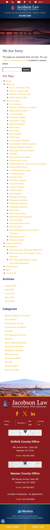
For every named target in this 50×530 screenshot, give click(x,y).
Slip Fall (8, 361)
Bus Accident (16, 133)
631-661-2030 (25, 16)
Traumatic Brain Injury (20, 223)
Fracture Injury (16, 176)
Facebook (17, 414)
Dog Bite (13, 153)
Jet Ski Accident (17, 183)
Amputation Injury (18, 120)
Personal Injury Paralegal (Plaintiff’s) (26, 249)
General (8, 338)
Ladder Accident (17, 186)
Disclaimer (21, 423)
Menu (40, 2)
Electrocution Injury (18, 160)
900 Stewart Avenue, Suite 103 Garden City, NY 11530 (25, 481)
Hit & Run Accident (18, 180)
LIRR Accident (16, 190)
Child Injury (15, 137)
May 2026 (9, 297)
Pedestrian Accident (19, 200)
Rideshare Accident (18, 203)
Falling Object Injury (19, 166)
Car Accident (15, 104)
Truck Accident (16, 113)
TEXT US (37, 527)
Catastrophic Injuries (14, 323)
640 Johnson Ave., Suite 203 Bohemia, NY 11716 (25, 449)
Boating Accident (17, 123)
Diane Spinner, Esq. (19, 97)
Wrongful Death (17, 239)
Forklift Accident (17, 173)
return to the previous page (15, 60)
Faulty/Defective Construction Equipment (28, 163)
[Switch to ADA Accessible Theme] (3, 521)
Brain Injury (15, 127)
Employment (11, 246)
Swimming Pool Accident (21, 216)
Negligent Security (18, 196)
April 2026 (9, 301)
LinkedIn (33, 414)
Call (12, 2)
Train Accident (16, 220)
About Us (10, 84)
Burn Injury (15, 130)
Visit (24, 2)
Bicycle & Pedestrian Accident (23, 107)
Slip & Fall (14, 210)
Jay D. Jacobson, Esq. (20, 87)
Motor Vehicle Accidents (16, 342)
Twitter (25, 414)
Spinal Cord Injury (18, 213)
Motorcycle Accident (19, 110)
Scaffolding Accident (19, 206)
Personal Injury (13, 100)
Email (19, 2)
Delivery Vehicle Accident (21, 147)
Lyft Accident (15, 193)
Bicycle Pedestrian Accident (17, 315)
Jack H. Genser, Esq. (19, 90)
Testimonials (11, 266)
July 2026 (9, 289)
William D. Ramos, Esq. (20, 94)
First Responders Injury (20, 170)
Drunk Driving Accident (20, 157)
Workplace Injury (17, 236)
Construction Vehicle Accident (23, 143)
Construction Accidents (15, 327)
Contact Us (11, 272)
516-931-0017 (25, 487)
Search (30, 2)
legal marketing (25, 518)
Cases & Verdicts (14, 243)
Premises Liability (18, 117)
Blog (8, 269)
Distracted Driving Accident (22, 150)
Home (7, 2)
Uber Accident (16, 226)
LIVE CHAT (12, 527)
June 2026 (10, 293)
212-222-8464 (25, 499)
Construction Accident (20, 140)
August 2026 (11, 285)
